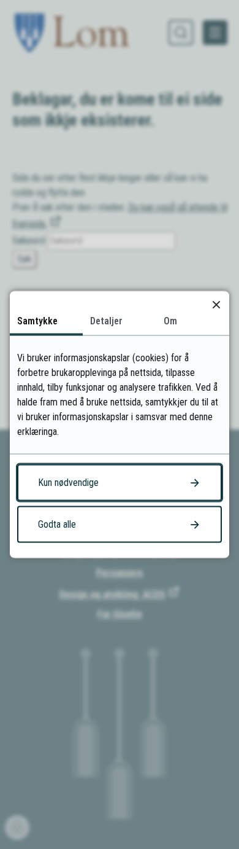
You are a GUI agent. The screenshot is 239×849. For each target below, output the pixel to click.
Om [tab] (170, 321)
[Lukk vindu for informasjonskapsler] (216, 304)
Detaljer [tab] (106, 321)
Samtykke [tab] (37, 321)
